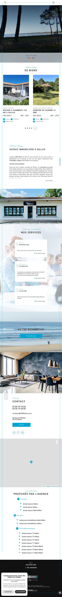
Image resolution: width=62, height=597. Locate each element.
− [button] (56, 443)
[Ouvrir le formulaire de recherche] (5, 3)
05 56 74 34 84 (19, 409)
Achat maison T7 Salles (30, 543)
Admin (34, 586)
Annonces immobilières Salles (30, 523)
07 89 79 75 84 (19, 407)
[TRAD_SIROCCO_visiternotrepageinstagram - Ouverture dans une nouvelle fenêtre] (22, 432)
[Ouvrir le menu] (53, 2)
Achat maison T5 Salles (30, 537)
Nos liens (38, 586)
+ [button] (56, 441)
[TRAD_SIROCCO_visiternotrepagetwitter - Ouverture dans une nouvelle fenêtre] (18, 432)
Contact (60, 162)
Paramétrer (8, 591)
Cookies (48, 586)
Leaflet (43, 486)
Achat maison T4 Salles (30, 533)
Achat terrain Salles (30, 507)
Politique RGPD (43, 586)
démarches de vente (46, 167)
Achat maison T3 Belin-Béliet (32, 546)
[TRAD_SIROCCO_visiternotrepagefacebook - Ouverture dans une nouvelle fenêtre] (14, 432)
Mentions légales (28, 586)
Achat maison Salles (30, 504)
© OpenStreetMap (55, 486)
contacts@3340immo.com (22, 413)
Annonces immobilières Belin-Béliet (32, 520)
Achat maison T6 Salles (30, 540)
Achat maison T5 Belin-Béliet (32, 550)
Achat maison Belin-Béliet (32, 510)
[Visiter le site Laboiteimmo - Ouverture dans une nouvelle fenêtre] (31, 592)
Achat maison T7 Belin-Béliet (32, 553)
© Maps (48, 486)
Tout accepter (20, 591)
